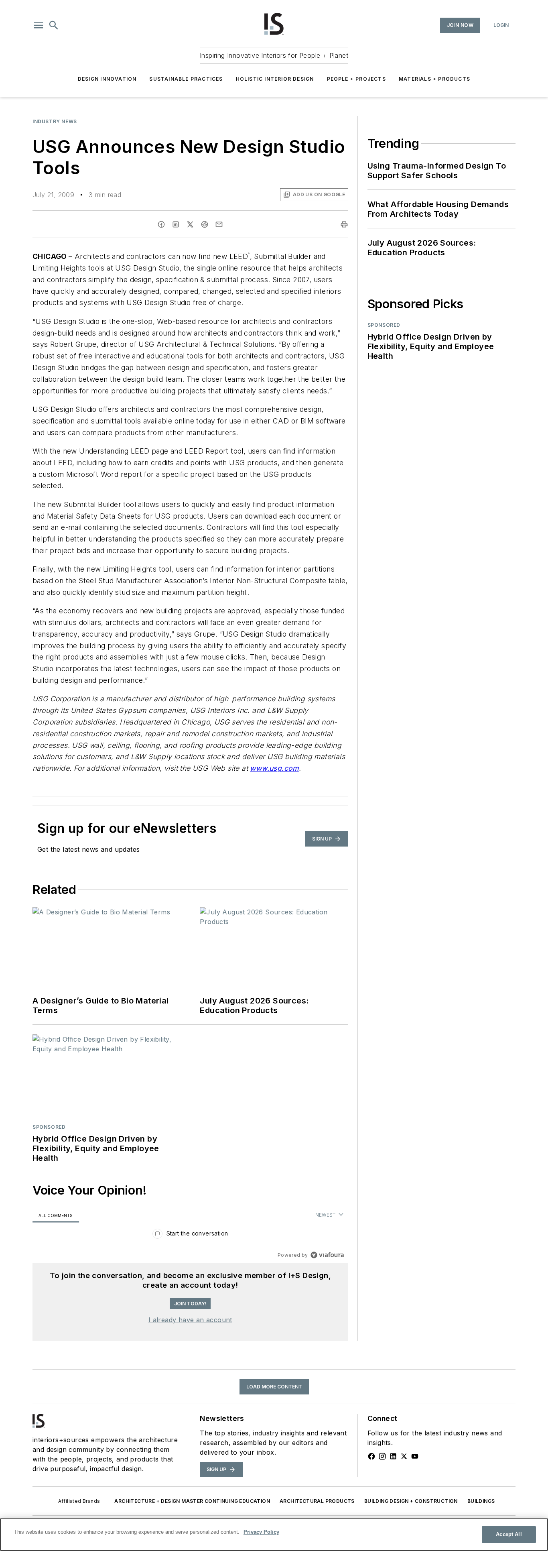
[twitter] (190, 224)
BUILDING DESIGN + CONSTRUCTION (411, 1501)
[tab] (55, 1215)
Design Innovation (107, 79)
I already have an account (190, 1320)
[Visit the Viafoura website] (327, 1255)
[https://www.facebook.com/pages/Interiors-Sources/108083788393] (371, 1456)
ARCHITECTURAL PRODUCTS (317, 1501)
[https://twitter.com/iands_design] (404, 1456)
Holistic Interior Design (275, 79)
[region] (190, 1235)
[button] (38, 25)
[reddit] (205, 224)
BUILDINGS (481, 1501)
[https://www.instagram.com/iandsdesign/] (382, 1456)
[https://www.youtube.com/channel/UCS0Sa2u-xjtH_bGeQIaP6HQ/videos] (415, 1456)
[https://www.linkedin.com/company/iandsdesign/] (393, 1456)
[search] (54, 25)
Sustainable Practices (186, 79)
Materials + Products (434, 79)
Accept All (509, 1534)
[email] (219, 224)
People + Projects (356, 79)
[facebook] (161, 224)
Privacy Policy (261, 1532)
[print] (344, 224)
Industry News (54, 121)
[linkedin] (176, 224)
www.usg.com (274, 768)
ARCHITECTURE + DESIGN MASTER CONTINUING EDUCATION (192, 1501)
